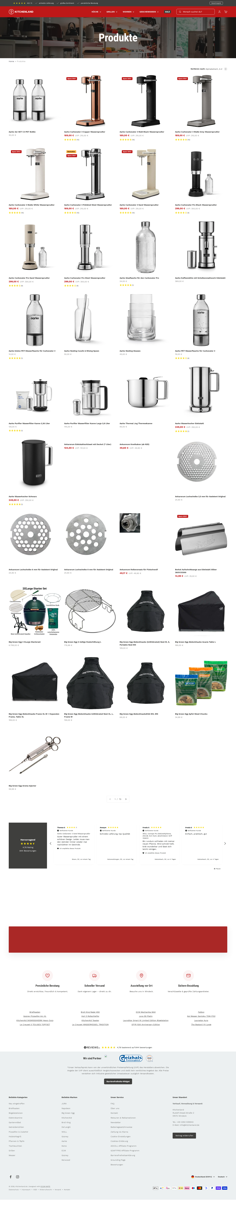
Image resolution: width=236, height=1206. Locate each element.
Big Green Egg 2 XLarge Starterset (25, 642)
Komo (64, 1146)
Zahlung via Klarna (119, 1132)
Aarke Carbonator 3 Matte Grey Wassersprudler (197, 132)
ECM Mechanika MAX (146, 1012)
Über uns (115, 1108)
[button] (50, 843)
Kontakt (114, 1113)
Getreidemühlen (16, 1127)
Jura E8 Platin (146, 1016)
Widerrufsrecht (46, 1190)
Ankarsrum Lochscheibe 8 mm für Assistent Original (88, 569)
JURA (64, 1103)
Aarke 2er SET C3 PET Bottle (22, 132)
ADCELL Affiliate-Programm (123, 1146)
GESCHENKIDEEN (148, 12)
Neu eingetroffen (17, 1103)
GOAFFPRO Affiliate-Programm (125, 1150)
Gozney (65, 1136)
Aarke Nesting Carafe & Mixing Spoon (81, 351)
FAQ (112, 1103)
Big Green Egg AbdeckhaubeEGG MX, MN (139, 714)
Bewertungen (117, 1165)
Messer (12, 1155)
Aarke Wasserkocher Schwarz (23, 496)
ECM (64, 1150)
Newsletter (116, 1122)
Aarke (64, 1141)
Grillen (12, 1150)
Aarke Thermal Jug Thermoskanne (136, 423)
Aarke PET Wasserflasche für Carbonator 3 (195, 351)
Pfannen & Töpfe (16, 1141)
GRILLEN (111, 12)
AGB (35, 1190)
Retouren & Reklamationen (123, 1118)
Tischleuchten (15, 1146)
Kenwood (66, 1160)
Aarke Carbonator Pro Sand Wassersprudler (29, 278)
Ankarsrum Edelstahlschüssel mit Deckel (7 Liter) (87, 444)
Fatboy (201, 1012)
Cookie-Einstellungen (121, 1136)
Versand (58, 1190)
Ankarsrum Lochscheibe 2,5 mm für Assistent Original (200, 496)
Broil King (66, 1122)
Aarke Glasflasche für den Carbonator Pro (139, 278)
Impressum (26, 1190)
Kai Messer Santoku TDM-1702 (201, 1016)
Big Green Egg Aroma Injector (22, 786)
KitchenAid (67, 1118)
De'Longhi (66, 1127)
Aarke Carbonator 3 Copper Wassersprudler (84, 132)
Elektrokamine (15, 1118)
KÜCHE (95, 12)
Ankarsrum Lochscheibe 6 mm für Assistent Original (33, 569)
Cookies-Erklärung (119, 1141)
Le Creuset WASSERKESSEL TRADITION (90, 1024)
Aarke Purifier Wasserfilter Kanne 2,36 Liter (29, 423)
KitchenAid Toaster (90, 1020)
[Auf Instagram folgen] (17, 1177)
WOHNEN (127, 12)
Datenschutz (14, 1190)
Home (11, 61)
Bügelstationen (16, 1113)
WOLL (64, 1132)
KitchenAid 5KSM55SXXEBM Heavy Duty (34, 1020)
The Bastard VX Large (201, 1024)
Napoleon (66, 1108)
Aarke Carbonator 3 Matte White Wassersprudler (31, 205)
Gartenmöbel (15, 1122)
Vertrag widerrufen (184, 1135)
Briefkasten (35, 1012)
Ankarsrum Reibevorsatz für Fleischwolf (139, 569)
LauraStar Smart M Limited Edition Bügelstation (146, 1020)
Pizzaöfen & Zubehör (18, 1132)
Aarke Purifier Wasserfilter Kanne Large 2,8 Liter (87, 423)
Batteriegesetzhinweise (121, 1127)
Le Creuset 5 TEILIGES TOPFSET (35, 1024)
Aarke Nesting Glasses (130, 351)
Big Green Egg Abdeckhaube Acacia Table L (195, 642)
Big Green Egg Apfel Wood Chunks (191, 714)
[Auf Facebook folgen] (10, 1177)
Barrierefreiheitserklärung (123, 1155)
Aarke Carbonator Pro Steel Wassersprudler (84, 278)
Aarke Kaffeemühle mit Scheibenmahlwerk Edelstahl (200, 278)
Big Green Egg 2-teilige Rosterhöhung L (82, 642)
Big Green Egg (68, 1113)
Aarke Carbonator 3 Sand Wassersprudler (139, 205)
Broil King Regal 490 (90, 1012)
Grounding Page (118, 1160)
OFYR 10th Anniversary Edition (146, 1024)
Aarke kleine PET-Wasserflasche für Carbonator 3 (32, 351)
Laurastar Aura (201, 1020)
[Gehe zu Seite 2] (125, 799)
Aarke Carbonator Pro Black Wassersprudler (196, 205)
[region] (138, 843)
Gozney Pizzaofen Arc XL (34, 1016)
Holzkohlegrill (15, 1136)
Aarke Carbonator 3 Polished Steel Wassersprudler (88, 205)
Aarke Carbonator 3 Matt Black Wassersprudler (142, 132)
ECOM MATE (45, 1186)
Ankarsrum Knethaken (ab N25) (134, 444)
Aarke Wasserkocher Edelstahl (189, 423)
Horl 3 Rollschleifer (90, 1016)
